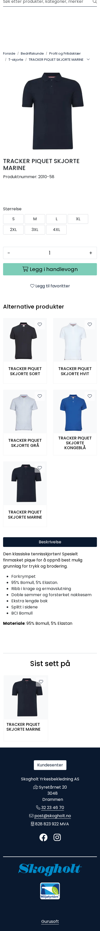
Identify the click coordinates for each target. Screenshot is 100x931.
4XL (56, 229)
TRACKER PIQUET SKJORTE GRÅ (25, 443)
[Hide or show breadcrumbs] (88, 59)
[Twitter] (43, 837)
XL (78, 219)
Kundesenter (50, 765)
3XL (35, 229)
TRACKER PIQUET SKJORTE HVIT (75, 371)
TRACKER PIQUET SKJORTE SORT (25, 371)
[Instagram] (57, 837)
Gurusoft (50, 921)
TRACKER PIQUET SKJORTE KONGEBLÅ (75, 443)
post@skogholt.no (52, 816)
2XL (13, 229)
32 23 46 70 (52, 808)
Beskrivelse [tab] (50, 542)
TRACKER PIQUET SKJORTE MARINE (25, 514)
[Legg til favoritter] (40, 324)
